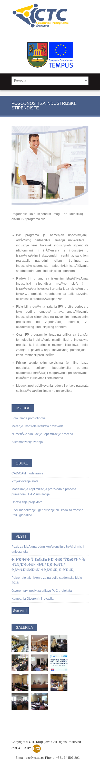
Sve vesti (20, 611)
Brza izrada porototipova (29, 418)
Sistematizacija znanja (27, 442)
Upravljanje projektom (27, 502)
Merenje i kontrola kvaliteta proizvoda (38, 426)
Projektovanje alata (25, 481)
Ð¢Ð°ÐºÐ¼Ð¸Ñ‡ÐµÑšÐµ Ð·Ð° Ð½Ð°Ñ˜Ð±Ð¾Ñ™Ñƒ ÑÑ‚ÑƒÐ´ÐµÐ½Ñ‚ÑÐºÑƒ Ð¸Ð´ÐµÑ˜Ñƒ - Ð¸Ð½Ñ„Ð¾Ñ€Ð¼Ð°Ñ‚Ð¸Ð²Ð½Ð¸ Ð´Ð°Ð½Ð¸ (49, 565)
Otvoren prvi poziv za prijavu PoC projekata (42, 590)
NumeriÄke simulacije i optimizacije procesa (42, 434)
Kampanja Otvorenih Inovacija (33, 598)
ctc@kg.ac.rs (35, 758)
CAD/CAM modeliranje (27, 473)
